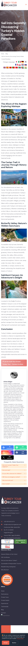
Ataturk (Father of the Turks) (9, 554)
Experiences (4, 603)
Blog (2, 609)
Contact (3, 613)
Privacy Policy (20, 638)
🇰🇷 (25, 61)
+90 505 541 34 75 (9, 521)
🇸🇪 (19, 67)
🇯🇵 (16, 61)
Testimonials (4, 606)
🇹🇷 (16, 67)
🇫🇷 (16, 64)
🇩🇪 (22, 61)
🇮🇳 (25, 67)
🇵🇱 (19, 64)
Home (2, 591)
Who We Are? (5, 570)
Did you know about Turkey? (9, 560)
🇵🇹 (13, 67)
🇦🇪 (22, 67)
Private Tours (5, 597)
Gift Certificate (5, 557)
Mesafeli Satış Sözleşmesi (8, 566)
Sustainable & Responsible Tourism (11, 563)
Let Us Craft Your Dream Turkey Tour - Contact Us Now (12, 363)
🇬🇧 (4, 67)
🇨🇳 (10, 67)
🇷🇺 (25, 64)
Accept (5, 642)
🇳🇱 (22, 64)
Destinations (4, 594)
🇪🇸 (7, 67)
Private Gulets (5, 600)
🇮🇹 (19, 61)
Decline (14, 642)
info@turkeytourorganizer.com (12, 524)
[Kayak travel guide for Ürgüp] (14, 579)
